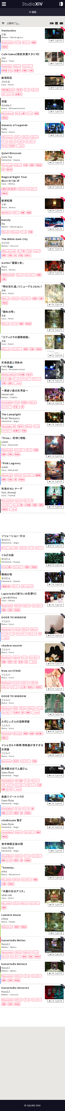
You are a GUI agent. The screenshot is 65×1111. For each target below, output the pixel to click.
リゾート (26, 808)
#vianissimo (7, 42)
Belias (13, 947)
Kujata (17, 160)
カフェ (29, 251)
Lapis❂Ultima (9, 597)
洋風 (31, 70)
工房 (39, 785)
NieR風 (21, 374)
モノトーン (36, 379)
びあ (3, 34)
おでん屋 (19, 780)
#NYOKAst (6, 212)
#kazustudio (7, 952)
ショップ (37, 251)
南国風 (38, 475)
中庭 (25, 165)
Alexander (13, 444)
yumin (4, 441)
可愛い (16, 407)
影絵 (20, 662)
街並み (27, 255)
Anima (12, 207)
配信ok (30, 687)
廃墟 (29, 212)
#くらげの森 (6, 567)
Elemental (6, 160)
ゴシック (35, 90)
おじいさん (17, 733)
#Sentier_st (7, 927)
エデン (17, 137)
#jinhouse (6, 629)
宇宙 (4, 383)
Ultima (11, 183)
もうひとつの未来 (8, 146)
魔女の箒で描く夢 (10, 180)
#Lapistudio (7, 605)
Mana (4, 60)
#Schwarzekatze (9, 374)
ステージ (14, 687)
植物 (33, 42)
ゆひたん (5, 539)
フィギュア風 (18, 505)
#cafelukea (6, 66)
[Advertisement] (32, 523)
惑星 (10, 383)
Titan (11, 60)
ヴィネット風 (20, 113)
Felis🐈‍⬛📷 (7, 366)
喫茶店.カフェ (7, 70)
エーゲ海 (21, 251)
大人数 (22, 687)
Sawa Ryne (7, 772)
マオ (3, 204)
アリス (17, 402)
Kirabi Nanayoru (10, 418)
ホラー (16, 212)
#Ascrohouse (7, 113)
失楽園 (27, 505)
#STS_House (7, 137)
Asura (12, 131)
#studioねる (7, 402)
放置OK (17, 70)
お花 (15, 708)
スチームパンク (7, 94)
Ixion (11, 624)
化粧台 (16, 712)
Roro (4, 266)
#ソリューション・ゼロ (9, 547)
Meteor (4, 37)
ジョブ (20, 141)
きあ (3, 290)
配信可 (38, 687)
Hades (12, 921)
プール (18, 808)
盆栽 (31, 733)
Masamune (14, 874)
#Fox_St (5, 231)
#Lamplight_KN (8, 426)
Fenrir (11, 84)
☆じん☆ (5, 621)
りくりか (5, 243)
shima (4, 918)
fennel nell (7, 394)
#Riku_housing (8, 251)
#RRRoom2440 (8, 274)
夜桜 (10, 662)
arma (4, 871)
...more (20, 146)
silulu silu (6, 895)
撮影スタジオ (7, 789)
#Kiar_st (5, 298)
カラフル (25, 137)
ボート (29, 450)
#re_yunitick (7, 500)
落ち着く (39, 733)
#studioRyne (7, 780)
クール (17, 42)
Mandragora (16, 37)
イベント (16, 682)
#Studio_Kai (7, 450)
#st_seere (6, 879)
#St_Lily (15, 231)
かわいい (17, 66)
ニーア (12, 633)
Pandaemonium (17, 108)
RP (21, 90)
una (3, 57)
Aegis (16, 421)
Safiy (4, 129)
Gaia (3, 84)
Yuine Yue (6, 157)
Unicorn (14, 246)
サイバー (26, 42)
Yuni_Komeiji (8, 492)
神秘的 (4, 47)
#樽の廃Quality (8, 90)
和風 (22, 212)
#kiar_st (5, 323)
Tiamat (11, 495)
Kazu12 (5, 944)
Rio (3, 223)
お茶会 (24, 402)
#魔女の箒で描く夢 (9, 188)
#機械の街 (6, 586)
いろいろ (16, 629)
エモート (25, 682)
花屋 (20, 255)
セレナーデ (28, 500)
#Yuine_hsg (7, 165)
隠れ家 (9, 169)
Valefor (14, 397)
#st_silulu (6, 903)
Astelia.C (6, 105)
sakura (16, 657)
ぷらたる (5, 81)
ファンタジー (27, 66)
